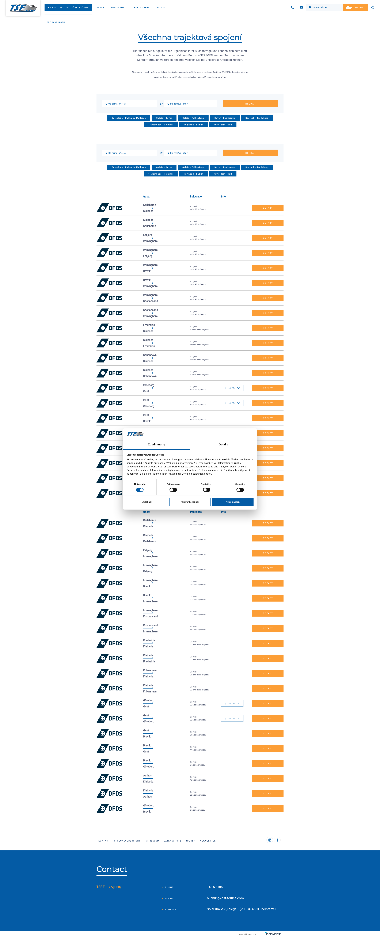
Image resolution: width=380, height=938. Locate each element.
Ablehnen (147, 502)
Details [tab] (223, 444)
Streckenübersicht (127, 841)
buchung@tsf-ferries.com (225, 898)
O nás (100, 7)
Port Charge (141, 7)
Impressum (152, 841)
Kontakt (104, 841)
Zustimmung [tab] (156, 444)
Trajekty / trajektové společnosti (68, 7)
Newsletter (208, 841)
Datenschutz (172, 841)
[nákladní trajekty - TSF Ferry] (23, 8)
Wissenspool (119, 7)
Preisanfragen (56, 22)
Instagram (269, 840)
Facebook (277, 840)
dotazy (268, 208)
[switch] (173, 490)
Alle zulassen (233, 502)
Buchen (161, 7)
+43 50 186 (215, 887)
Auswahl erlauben (190, 502)
